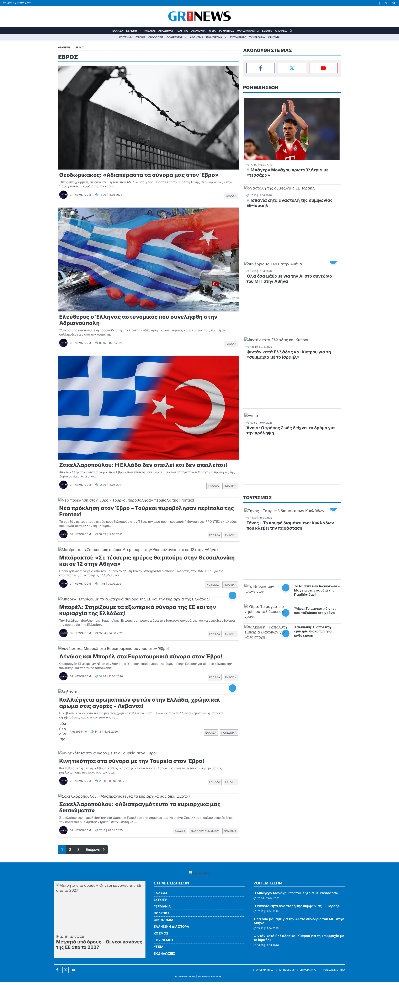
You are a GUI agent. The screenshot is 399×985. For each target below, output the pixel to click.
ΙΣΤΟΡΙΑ (140, 37)
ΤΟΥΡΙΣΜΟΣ (226, 30)
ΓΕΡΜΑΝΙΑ (162, 906)
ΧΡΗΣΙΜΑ (274, 37)
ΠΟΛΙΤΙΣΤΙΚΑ (214, 37)
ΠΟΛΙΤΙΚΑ (182, 30)
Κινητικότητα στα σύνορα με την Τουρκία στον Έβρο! (131, 761)
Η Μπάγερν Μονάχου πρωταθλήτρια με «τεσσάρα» (296, 893)
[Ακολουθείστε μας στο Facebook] (57, 970)
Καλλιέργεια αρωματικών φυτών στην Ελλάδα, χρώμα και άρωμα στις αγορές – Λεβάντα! (139, 702)
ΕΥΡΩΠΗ (131, 30)
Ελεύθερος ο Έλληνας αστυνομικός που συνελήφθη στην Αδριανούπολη (138, 320)
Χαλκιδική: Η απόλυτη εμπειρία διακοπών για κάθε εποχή (313, 631)
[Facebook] (260, 68)
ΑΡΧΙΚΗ (108, 30)
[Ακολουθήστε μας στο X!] (386, 3)
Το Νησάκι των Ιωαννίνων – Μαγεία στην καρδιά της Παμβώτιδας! (317, 590)
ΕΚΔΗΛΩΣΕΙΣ (164, 953)
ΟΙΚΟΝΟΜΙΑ (198, 30)
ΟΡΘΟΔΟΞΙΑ (156, 37)
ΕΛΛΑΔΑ (117, 30)
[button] (291, 30)
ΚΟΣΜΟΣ (150, 30)
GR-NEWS (189, 976)
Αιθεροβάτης (78, 731)
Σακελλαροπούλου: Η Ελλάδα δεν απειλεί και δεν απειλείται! (143, 465)
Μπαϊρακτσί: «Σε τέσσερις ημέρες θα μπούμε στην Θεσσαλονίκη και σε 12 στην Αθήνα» (147, 560)
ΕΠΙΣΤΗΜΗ (126, 37)
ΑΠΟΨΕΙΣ (281, 30)
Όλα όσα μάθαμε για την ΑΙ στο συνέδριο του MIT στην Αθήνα (299, 921)
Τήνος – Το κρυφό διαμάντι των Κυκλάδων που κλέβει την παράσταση (290, 525)
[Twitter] (292, 68)
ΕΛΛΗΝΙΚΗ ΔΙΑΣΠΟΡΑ (171, 926)
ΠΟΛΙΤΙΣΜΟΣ (174, 37)
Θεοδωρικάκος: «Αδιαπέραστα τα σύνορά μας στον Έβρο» (139, 175)
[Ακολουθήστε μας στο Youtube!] (393, 3)
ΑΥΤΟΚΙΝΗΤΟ (238, 37)
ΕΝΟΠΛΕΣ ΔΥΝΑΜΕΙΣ (205, 831)
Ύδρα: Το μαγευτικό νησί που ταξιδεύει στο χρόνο (315, 610)
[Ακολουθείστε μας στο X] (65, 970)
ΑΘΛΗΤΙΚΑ (196, 37)
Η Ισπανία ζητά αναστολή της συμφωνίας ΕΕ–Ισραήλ (297, 906)
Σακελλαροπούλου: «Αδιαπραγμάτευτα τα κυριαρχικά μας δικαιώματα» (139, 807)
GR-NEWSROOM (80, 194)
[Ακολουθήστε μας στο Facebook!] (379, 3)
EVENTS (267, 30)
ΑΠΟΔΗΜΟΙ (165, 30)
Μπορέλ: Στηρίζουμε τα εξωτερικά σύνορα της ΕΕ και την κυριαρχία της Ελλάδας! (137, 610)
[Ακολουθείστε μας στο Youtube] (74, 970)
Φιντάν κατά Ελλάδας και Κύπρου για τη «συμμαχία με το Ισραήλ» (288, 354)
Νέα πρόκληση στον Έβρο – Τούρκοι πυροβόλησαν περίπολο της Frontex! (146, 511)
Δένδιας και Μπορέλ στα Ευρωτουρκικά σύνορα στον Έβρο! (140, 656)
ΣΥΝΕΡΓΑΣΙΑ (257, 37)
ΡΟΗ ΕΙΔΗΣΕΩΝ (260, 87)
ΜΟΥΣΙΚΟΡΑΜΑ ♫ (248, 30)
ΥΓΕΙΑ (212, 30)
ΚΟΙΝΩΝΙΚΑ (228, 732)
